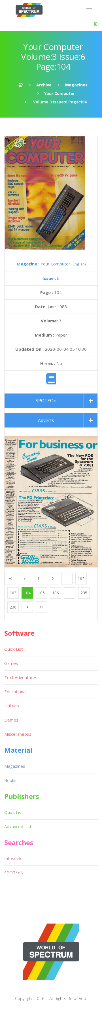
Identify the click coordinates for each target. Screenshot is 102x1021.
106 (55, 592)
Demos (11, 720)
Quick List (13, 649)
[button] (96, 24)
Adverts (46, 420)
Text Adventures (20, 677)
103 (13, 592)
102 (81, 578)
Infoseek (12, 858)
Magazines (76, 85)
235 (83, 592)
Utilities (11, 706)
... (67, 578)
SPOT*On (46, 400)
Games (11, 663)
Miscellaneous (17, 734)
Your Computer (59, 93)
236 (13, 607)
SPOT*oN (14, 872)
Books (10, 780)
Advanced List (17, 826)
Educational (15, 691)
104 (27, 592)
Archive (44, 85)
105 (41, 592)
